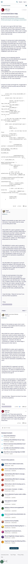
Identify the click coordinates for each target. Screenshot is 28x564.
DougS (7, 210)
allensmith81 (14, 522)
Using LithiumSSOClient (9, 435)
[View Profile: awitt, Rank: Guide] (2, 9)
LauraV (11, 453)
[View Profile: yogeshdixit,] (2, 508)
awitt (6, 9)
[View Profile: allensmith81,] (2, 521)
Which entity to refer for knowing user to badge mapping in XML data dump (15, 484)
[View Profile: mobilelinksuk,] (2, 532)
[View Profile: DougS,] (3, 211)
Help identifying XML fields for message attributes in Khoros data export (14, 474)
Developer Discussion (6, 5)
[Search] (17, 2)
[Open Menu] (26, 5)
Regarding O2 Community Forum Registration (13, 531)
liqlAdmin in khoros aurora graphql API (14, 507)
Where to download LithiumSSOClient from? (14, 444)
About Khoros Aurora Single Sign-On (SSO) (14, 452)
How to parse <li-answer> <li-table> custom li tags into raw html (14, 489)
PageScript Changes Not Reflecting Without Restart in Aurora (15, 541)
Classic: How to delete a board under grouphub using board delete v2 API (14, 463)
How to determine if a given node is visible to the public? (15, 494)
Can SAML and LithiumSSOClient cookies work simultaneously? (14, 448)
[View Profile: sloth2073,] (2, 515)
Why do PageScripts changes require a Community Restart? (14, 536)
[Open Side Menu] (1, 2)
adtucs (12, 475)
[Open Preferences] (2, 561)
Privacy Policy (21, 554)
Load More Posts (14, 548)
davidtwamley (13, 449)
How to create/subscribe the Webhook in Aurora (15, 468)
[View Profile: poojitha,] (2, 537)
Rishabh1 (13, 542)
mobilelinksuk (14, 532)
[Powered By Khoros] (14, 560)
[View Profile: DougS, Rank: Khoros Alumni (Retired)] (3, 315)
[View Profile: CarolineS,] (2, 495)
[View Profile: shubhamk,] (2, 469)
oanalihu (11, 445)
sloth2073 (13, 517)
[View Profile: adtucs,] (2, 475)
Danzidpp (13, 527)
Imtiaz (12, 465)
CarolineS (13, 497)
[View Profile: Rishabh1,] (2, 542)
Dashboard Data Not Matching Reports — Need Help (15, 526)
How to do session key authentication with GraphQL (15, 514)
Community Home (5, 554)
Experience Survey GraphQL (12, 520)
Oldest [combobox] (24, 310)
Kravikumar (12, 437)
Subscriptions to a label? (11, 500)
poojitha (13, 537)
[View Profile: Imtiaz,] (2, 464)
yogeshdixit (13, 510)
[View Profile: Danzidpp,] (2, 526)
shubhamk (13, 470)
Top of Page (13, 554)
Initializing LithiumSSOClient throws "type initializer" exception (14, 440)
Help (2, 557)
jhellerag (12, 441)
